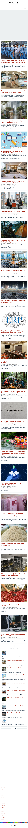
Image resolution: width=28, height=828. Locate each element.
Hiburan (2, 771)
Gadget (2, 763)
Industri (2, 773)
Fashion (2, 753)
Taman (2, 811)
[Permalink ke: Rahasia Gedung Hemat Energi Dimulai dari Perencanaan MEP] (14, 623)
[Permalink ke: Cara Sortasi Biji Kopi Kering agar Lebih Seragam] (14, 593)
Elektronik (3, 751)
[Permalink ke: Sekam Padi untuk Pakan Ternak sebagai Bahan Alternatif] (14, 533)
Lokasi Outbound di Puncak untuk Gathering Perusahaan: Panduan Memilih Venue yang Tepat (13, 453)
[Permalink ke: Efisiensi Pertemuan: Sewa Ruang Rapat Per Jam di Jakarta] (14, 260)
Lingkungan (3, 789)
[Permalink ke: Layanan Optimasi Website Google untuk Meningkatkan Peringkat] (14, 140)
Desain (2, 749)
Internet (2, 777)
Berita (2, 737)
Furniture (2, 759)
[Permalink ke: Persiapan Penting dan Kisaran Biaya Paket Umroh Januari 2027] (14, 290)
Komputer (3, 785)
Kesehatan (3, 783)
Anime (2, 735)
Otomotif (2, 799)
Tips (2, 815)
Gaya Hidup (3, 767)
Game (2, 765)
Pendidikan (3, 801)
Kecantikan (3, 779)
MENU (25, 8)
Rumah (2, 809)
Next (18, 645)
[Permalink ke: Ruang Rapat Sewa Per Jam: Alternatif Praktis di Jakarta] (14, 350)
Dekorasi (2, 745)
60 (15, 645)
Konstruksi (3, 787)
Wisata (2, 819)
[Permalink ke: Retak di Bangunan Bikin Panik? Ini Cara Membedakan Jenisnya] (14, 411)
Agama (2, 731)
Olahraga (2, 797)
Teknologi (3, 813)
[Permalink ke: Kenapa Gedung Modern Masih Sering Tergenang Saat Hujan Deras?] (14, 110)
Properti (2, 807)
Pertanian (3, 803)
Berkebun (3, 739)
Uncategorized (3, 817)
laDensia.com (14, 2)
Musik (2, 795)
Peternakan (3, 805)
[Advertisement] (14, 25)
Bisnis (2, 743)
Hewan (2, 769)
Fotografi (2, 757)
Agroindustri (3, 733)
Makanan (2, 791)
